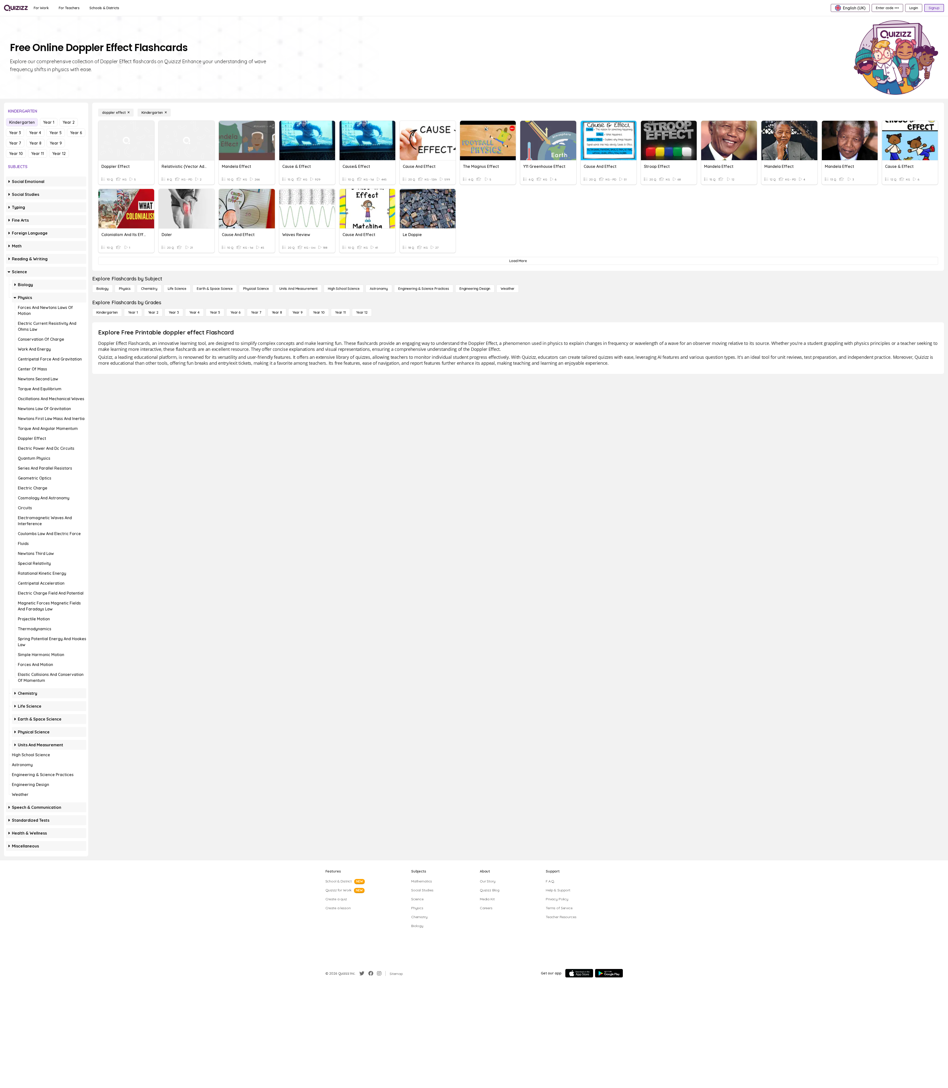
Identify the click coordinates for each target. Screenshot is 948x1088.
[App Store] (579, 973)
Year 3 (15, 132)
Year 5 (56, 132)
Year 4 (35, 132)
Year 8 (35, 143)
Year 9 (56, 143)
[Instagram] (379, 973)
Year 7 (15, 143)
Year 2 (69, 122)
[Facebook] (370, 973)
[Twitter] (361, 973)
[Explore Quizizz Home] (16, 8)
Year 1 (48, 122)
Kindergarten (22, 122)
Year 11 (37, 153)
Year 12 (59, 153)
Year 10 (16, 153)
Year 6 (76, 132)
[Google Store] (609, 973)
